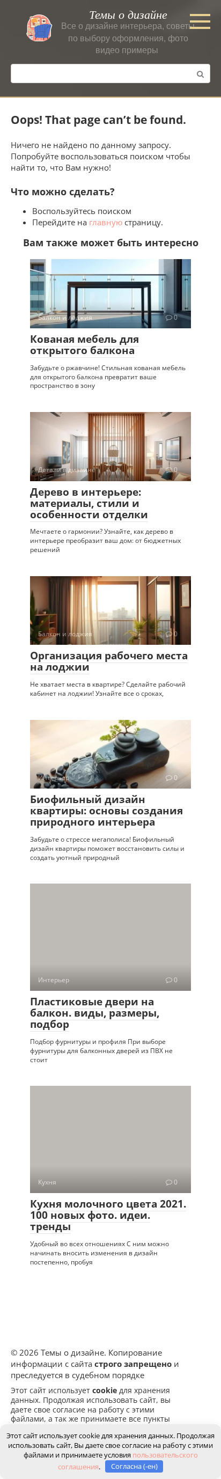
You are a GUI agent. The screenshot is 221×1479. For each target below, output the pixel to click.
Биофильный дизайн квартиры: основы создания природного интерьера (106, 810)
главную (105, 222)
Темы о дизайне (128, 14)
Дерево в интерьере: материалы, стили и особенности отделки (89, 503)
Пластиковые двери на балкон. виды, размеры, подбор (94, 1013)
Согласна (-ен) (134, 1466)
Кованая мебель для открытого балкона (84, 344)
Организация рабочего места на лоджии (109, 661)
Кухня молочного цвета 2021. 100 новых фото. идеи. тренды (108, 1215)
